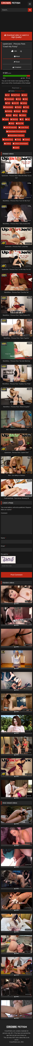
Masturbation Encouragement (17, 131)
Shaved (18, 111)
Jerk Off (16, 103)
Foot (8, 103)
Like (15, 51)
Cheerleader (10, 99)
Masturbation (9, 107)
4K (22, 119)
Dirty (26, 99)
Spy (16, 115)
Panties (19, 107)
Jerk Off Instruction (11, 127)
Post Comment (16, 575)
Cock (19, 99)
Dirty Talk (20, 123)
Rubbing (9, 111)
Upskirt (6, 119)
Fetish (10, 3)
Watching (15, 119)
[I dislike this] (21, 51)
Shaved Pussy (9, 139)
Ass (8, 95)
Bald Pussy (16, 95)
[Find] (30, 10)
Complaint (17, 67)
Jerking (24, 103)
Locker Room (24, 127)
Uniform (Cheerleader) (21, 143)
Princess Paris (19, 91)
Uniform (23, 115)
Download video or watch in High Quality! (17, 36)
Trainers (27, 139)
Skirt (25, 111)
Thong (19, 139)
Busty (25, 95)
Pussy (27, 107)
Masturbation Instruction (17, 135)
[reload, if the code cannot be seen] (8, 563)
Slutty (9, 115)
